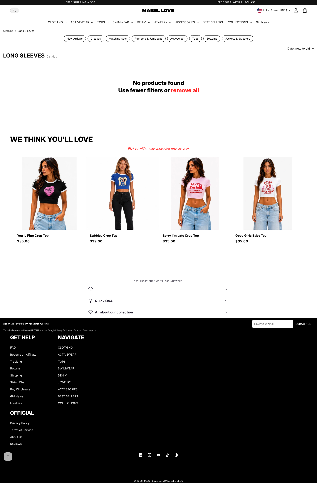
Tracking (16, 361)
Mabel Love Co (153, 480)
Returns (15, 368)
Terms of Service (21, 430)
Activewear (177, 38)
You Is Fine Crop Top (33, 235)
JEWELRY (64, 382)
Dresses (95, 38)
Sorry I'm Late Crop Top (181, 235)
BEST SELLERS (68, 396)
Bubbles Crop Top (103, 235)
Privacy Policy (20, 423)
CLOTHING (65, 347)
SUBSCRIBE (303, 324)
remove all (185, 90)
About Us (16, 437)
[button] (14, 10)
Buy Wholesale (20, 389)
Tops (195, 38)
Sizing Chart (18, 382)
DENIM (62, 375)
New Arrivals (75, 38)
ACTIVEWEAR (67, 354)
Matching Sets (118, 38)
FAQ (13, 347)
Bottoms (212, 38)
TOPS (62, 361)
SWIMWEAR (66, 368)
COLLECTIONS (68, 403)
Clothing (8, 30)
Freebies (16, 403)
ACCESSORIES (68, 389)
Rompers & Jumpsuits (149, 38)
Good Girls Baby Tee (250, 235)
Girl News (16, 396)
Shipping (16, 375)
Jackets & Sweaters (237, 38)
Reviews (16, 444)
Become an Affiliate (23, 354)
